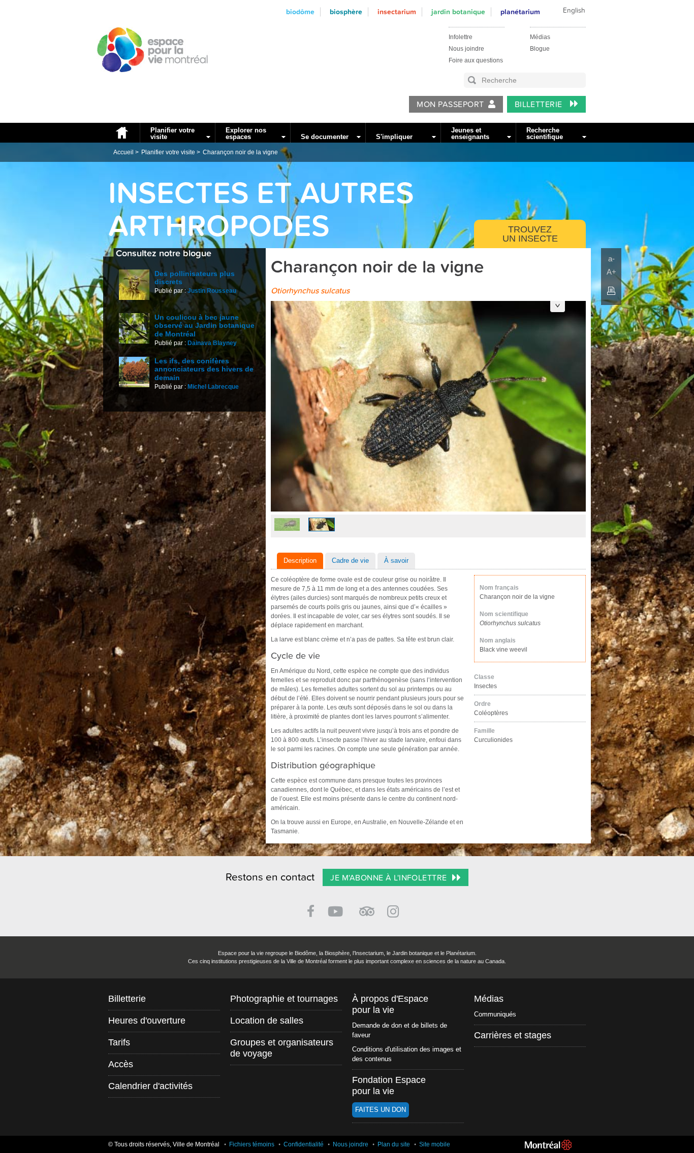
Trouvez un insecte (530, 234)
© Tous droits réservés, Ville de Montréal (163, 1144)
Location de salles (266, 1020)
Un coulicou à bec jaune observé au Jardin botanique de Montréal (204, 325)
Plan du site (393, 1144)
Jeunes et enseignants (470, 133)
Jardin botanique (458, 12)
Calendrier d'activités (150, 1086)
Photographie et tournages (284, 999)
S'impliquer (394, 137)
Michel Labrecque (213, 386)
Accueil (121, 133)
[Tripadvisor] (367, 907)
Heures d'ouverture (146, 1020)
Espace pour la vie (147, 82)
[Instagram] (395, 909)
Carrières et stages (512, 1035)
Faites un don (380, 1109)
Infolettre (460, 37)
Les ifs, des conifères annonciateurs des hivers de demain (204, 369)
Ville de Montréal (548, 1145)
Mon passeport (450, 104)
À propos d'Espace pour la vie (390, 1004)
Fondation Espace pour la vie (389, 1085)
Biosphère (346, 12)
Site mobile (434, 1144)
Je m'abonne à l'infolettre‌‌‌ (388, 878)
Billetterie (540, 104)
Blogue (540, 48)
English (574, 11)
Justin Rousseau (211, 290)
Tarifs (119, 1042)
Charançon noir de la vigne (240, 152)
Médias (540, 37)
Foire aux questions (476, 60)
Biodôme (300, 12)
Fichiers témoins (251, 1144)
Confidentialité (303, 1144)
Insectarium (396, 12)
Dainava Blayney (212, 343)
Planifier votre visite (172, 133)
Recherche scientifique (544, 133)
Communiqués (495, 1014)
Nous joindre (466, 48)
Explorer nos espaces (246, 133)
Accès (120, 1064)
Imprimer (611, 291)
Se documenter (325, 137)
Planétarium (520, 12)
